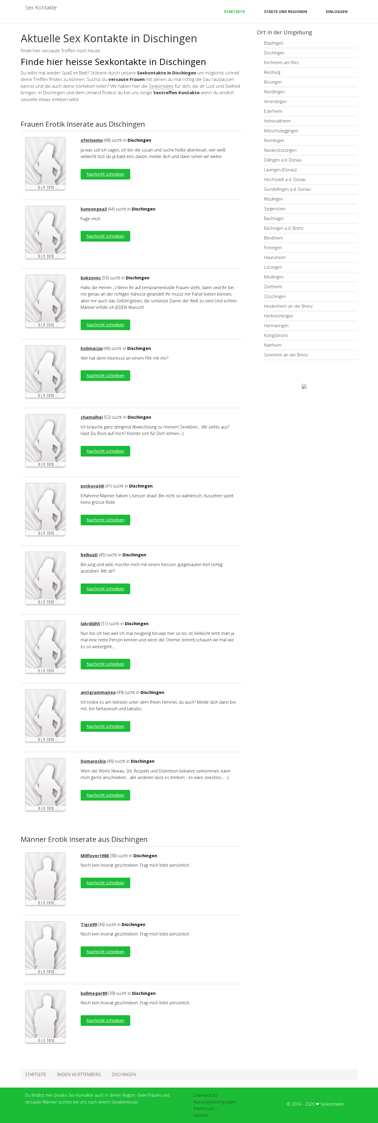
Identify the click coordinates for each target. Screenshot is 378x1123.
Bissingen (273, 82)
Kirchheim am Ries (281, 62)
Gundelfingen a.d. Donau (287, 189)
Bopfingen (273, 43)
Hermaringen (276, 325)
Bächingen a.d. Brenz (284, 228)
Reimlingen (274, 140)
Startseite (234, 11)
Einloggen (337, 11)
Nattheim (273, 345)
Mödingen (273, 199)
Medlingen (274, 277)
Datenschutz (205, 1095)
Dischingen (274, 53)
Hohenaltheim (277, 121)
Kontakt (200, 1115)
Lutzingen (273, 267)
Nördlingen (274, 91)
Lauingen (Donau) (280, 169)
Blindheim (273, 238)
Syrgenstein (275, 208)
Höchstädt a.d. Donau (285, 179)
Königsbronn (276, 335)
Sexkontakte (161, 86)
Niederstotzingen (280, 150)
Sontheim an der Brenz (286, 355)
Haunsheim (275, 257)
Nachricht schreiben (105, 174)
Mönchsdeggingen (281, 130)
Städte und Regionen (285, 11)
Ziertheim (273, 286)
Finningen (273, 247)
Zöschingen (275, 296)
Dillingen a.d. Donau (283, 160)
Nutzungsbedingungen (214, 1102)
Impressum (204, 1108)
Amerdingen (275, 101)
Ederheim (273, 111)
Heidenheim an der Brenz (288, 306)
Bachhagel (274, 218)
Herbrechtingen (278, 316)
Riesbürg (272, 72)
